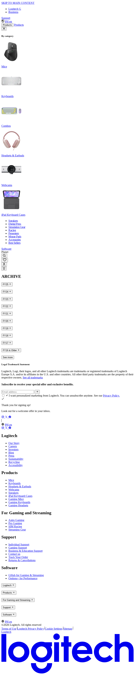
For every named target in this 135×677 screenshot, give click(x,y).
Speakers (13, 492)
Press (11, 455)
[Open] (4, 269)
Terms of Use (8, 628)
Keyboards (14, 483)
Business (13, 12)
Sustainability (15, 458)
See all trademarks (33, 377)
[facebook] (9, 417)
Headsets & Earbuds (19, 486)
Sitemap (67, 628)
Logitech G (14, 8)
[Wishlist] (4, 260)
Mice (11, 480)
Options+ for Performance (22, 578)
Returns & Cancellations (22, 560)
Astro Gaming (16, 520)
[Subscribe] (37, 392)
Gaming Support (17, 547)
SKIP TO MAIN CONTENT (17, 2)
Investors (13, 449)
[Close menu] (4, 29)
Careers (12, 446)
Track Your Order (18, 557)
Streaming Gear (17, 529)
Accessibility (15, 465)
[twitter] (6, 417)
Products (7, 25)
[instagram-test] (3, 417)
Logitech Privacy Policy (30, 628)
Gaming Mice (16, 499)
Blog (11, 452)
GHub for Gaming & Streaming (26, 575)
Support (5, 17)
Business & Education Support (25, 550)
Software (6, 248)
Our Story (14, 443)
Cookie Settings (53, 628)
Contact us (14, 553)
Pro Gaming (15, 523)
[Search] (4, 256)
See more (8, 357)
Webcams (13, 489)
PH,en (8, 21)
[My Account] (4, 264)
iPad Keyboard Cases (20, 495)
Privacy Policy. (111, 395)
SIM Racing (15, 526)
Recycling (14, 462)
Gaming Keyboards (19, 502)
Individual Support (18, 544)
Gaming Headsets (18, 505)
